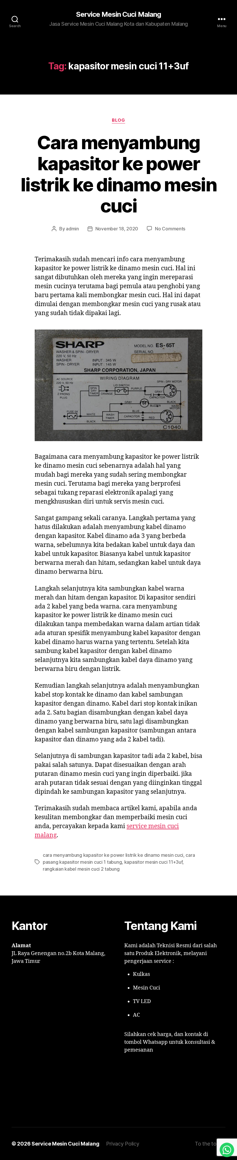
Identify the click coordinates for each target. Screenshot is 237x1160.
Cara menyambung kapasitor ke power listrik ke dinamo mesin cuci (118, 174)
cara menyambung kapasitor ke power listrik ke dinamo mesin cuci (113, 855)
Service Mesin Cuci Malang (118, 14)
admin (72, 229)
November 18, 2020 (116, 229)
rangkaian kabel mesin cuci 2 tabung (81, 869)
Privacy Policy (122, 1144)
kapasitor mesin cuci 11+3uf (153, 862)
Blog (118, 120)
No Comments (170, 229)
